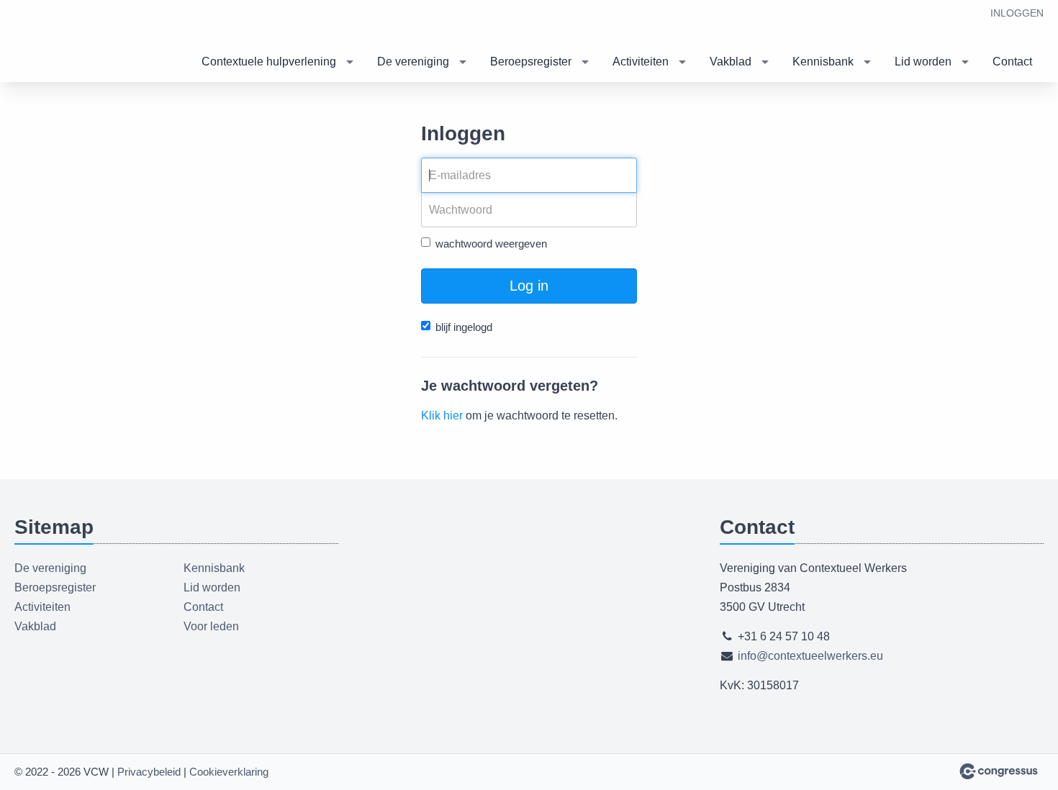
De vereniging (413, 61)
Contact (1012, 61)
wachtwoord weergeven (491, 243)
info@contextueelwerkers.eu (810, 656)
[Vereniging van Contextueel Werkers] (86, 42)
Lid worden (923, 61)
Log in (529, 286)
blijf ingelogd (463, 327)
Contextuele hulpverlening (269, 61)
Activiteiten (640, 61)
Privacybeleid (149, 772)
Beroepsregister (530, 61)
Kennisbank (823, 61)
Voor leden (211, 626)
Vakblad (730, 61)
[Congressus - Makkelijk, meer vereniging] (999, 771)
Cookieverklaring (228, 772)
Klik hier (442, 415)
